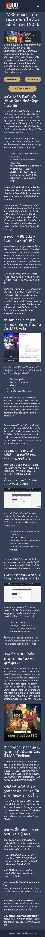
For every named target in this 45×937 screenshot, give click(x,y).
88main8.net (30, 933)
